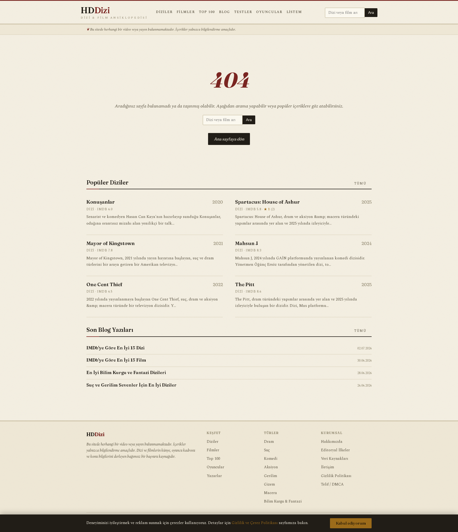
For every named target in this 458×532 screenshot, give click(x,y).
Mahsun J (246, 243)
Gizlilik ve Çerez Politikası (255, 523)
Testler (243, 12)
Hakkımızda (331, 442)
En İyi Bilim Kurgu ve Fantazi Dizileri (126, 372)
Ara (371, 13)
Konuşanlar (100, 202)
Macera (270, 493)
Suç (267, 450)
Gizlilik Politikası (336, 476)
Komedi (270, 459)
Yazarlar (214, 476)
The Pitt (244, 284)
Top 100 (207, 12)
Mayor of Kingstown (110, 243)
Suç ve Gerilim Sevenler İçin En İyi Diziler (131, 385)
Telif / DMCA (332, 484)
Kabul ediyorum (351, 523)
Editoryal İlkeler (335, 450)
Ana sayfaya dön (229, 138)
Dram (269, 442)
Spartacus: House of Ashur (267, 202)
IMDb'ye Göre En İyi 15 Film (116, 360)
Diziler (164, 12)
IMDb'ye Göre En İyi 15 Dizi (115, 347)
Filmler (186, 12)
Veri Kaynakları (334, 459)
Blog (224, 12)
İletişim (327, 467)
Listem (294, 12)
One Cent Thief (104, 284)
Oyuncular (269, 12)
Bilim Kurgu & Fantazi (283, 501)
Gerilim (270, 476)
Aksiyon (271, 467)
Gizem (269, 484)
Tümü (360, 183)
